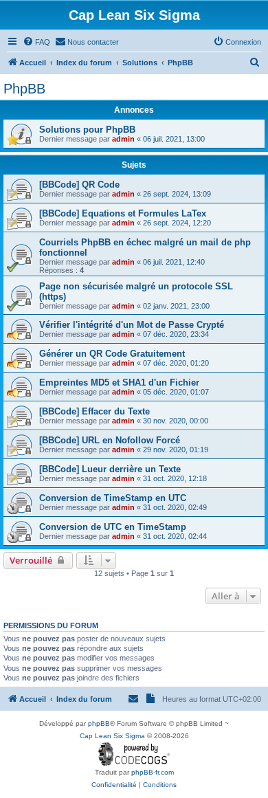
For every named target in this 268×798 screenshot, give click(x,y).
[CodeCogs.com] (134, 754)
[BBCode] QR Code (79, 184)
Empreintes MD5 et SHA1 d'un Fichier (119, 382)
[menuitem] (36, 42)
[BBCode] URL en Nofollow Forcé (109, 440)
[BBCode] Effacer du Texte (94, 411)
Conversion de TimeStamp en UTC (112, 498)
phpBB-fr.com (152, 772)
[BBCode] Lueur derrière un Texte (110, 469)
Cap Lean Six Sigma (112, 736)
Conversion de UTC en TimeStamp (112, 527)
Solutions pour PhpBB (87, 129)
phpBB (99, 723)
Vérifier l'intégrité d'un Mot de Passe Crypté (131, 325)
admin (123, 139)
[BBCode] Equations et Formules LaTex (122, 213)
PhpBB (24, 88)
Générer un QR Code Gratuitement (112, 353)
